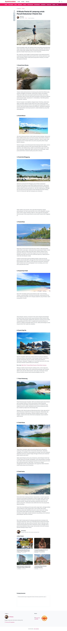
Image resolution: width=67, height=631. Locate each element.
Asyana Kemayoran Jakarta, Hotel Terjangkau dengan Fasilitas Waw (24, 567)
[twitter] (14, 16)
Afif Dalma (11, 616)
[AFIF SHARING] (10, 1)
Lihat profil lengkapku (10, 622)
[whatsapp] (14, 18)
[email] (14, 20)
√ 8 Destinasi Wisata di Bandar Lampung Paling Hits (40, 567)
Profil (19, 1)
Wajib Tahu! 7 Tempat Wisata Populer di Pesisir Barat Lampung (33, 365)
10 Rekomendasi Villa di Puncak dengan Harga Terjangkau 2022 (23, 550)
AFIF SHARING (36, 628)
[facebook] (14, 14)
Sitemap (27, 1)
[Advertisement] (33, 200)
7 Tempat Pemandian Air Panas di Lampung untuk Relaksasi (41, 550)
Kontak (22, 1)
